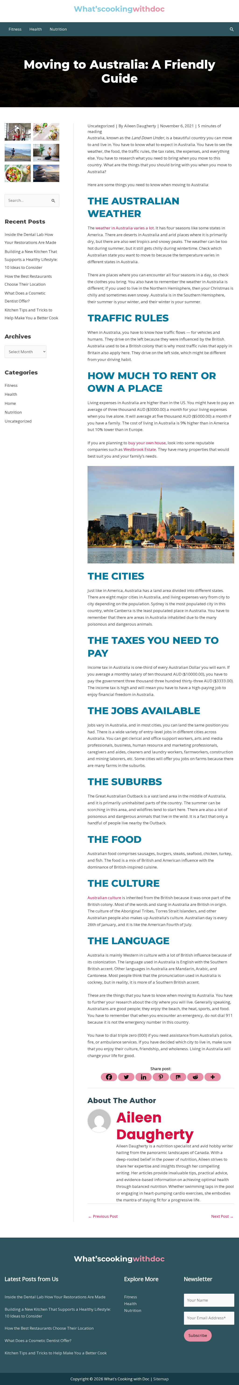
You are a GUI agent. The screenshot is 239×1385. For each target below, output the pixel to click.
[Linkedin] (143, 1077)
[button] (231, 29)
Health (11, 394)
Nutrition (13, 412)
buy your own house (147, 442)
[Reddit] (195, 1077)
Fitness (11, 385)
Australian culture (104, 897)
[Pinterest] (161, 1077)
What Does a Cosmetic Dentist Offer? (38, 1340)
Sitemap (161, 1378)
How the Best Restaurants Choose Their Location (49, 1328)
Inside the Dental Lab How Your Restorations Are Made (55, 1297)
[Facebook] (109, 1077)
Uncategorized (18, 421)
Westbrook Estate (139, 449)
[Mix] (178, 1077)
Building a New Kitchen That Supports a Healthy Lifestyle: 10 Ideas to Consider (31, 259)
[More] (212, 1077)
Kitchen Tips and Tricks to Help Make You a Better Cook (56, 1353)
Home (10, 403)
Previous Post (103, 1216)
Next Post (222, 1216)
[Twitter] (126, 1077)
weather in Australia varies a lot (124, 228)
